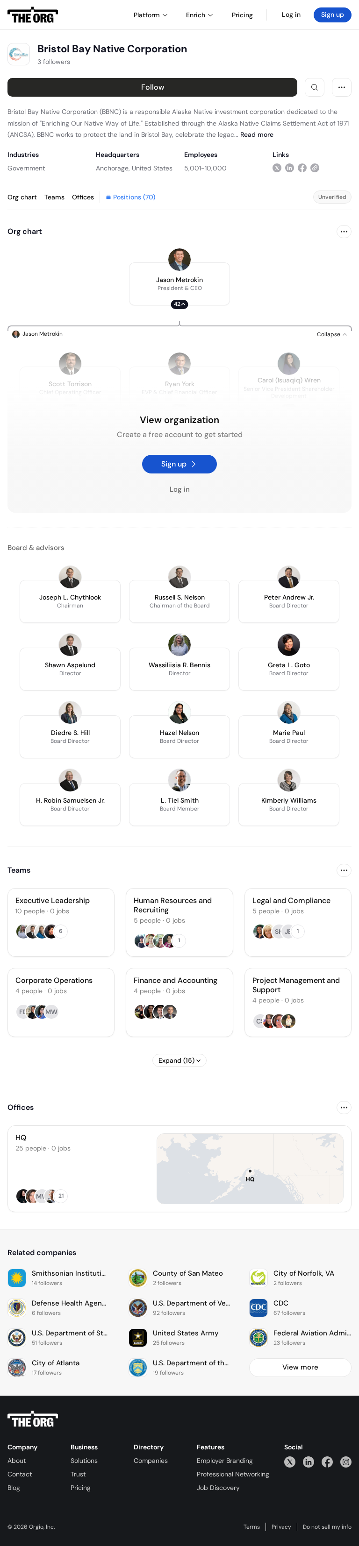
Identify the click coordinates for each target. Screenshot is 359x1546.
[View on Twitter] (277, 167)
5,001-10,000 (205, 168)
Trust (78, 1474)
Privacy (281, 1527)
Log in (291, 14)
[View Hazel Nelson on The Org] (179, 712)
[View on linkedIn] (289, 167)
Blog (13, 1487)
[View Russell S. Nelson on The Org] (179, 577)
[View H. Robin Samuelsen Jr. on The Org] (70, 780)
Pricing (81, 1487)
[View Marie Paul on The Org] (289, 712)
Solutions (84, 1460)
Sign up (332, 14)
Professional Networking (233, 1474)
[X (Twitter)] (289, 1462)
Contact (19, 1474)
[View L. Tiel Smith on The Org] (179, 780)
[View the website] (314, 167)
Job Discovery (218, 1487)
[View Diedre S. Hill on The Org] (70, 712)
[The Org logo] (32, 1419)
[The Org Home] (32, 15)
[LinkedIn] (308, 1462)
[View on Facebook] (302, 167)
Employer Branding (225, 1460)
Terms (252, 1527)
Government (26, 168)
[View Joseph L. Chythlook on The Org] (70, 577)
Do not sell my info (327, 1527)
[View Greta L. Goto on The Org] (289, 645)
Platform (147, 15)
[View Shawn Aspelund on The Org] (70, 645)
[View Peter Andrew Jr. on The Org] (289, 577)
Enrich (195, 15)
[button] (179, 283)
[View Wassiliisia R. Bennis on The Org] (179, 645)
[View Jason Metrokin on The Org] (179, 259)
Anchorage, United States (134, 168)
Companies (151, 1460)
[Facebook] (327, 1462)
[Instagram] (346, 1462)
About (16, 1460)
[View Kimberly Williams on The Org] (289, 780)
